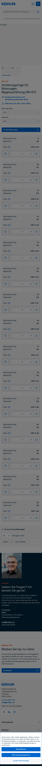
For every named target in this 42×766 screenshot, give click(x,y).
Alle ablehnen (21, 749)
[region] (21, 748)
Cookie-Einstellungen (21, 760)
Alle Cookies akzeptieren (21, 755)
